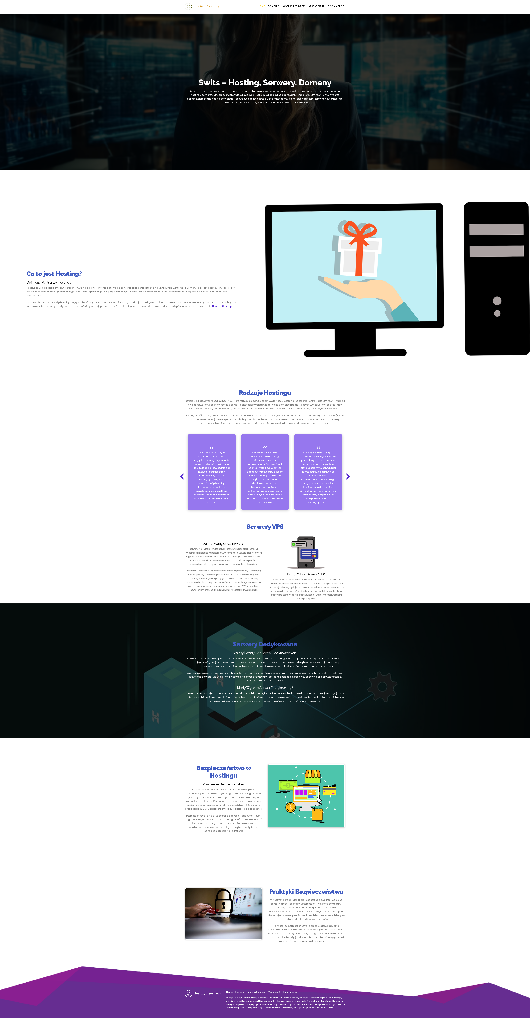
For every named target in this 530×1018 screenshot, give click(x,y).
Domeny (273, 6)
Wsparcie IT (316, 6)
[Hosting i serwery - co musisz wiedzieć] (202, 8)
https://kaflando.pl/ (222, 306)
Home (261, 6)
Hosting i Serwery (293, 6)
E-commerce (335, 6)
